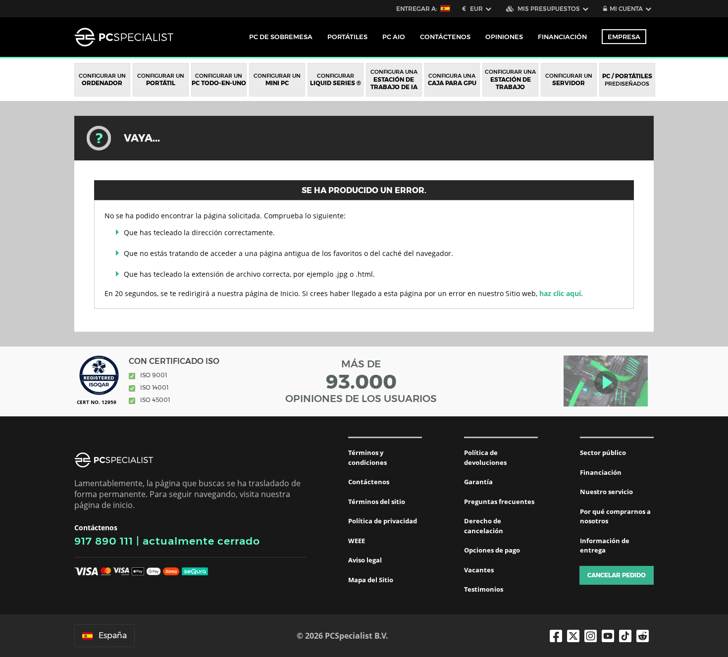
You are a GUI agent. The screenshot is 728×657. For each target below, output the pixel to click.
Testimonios (483, 589)
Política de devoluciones (485, 457)
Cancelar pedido (616, 575)
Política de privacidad (382, 520)
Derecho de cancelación (483, 525)
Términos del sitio (376, 501)
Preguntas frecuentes (499, 501)
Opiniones (504, 37)
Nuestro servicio (606, 491)
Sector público (603, 452)
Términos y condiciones (367, 457)
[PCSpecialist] (123, 37)
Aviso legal (365, 560)
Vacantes (479, 569)
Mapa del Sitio (370, 579)
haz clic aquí (560, 293)
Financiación (562, 37)
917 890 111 (103, 541)
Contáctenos (368, 481)
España (113, 635)
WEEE (356, 540)
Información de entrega (604, 545)
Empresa (624, 37)
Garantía (478, 481)
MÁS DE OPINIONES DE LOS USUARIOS (361, 381)
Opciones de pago (492, 550)
